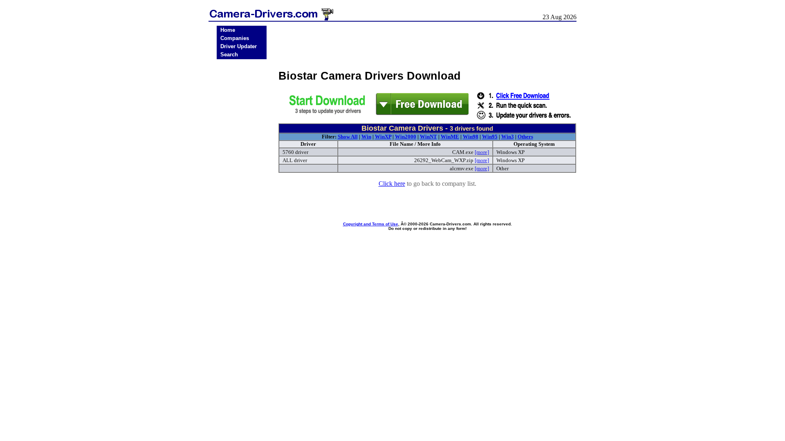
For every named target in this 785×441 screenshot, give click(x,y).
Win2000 (405, 137)
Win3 (507, 137)
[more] (482, 152)
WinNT (428, 137)
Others (525, 137)
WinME (450, 137)
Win (366, 137)
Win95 (490, 137)
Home (227, 30)
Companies (234, 38)
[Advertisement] (241, 189)
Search (229, 54)
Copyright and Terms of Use (370, 224)
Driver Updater (238, 46)
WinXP (383, 137)
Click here (392, 183)
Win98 (470, 137)
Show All (348, 137)
